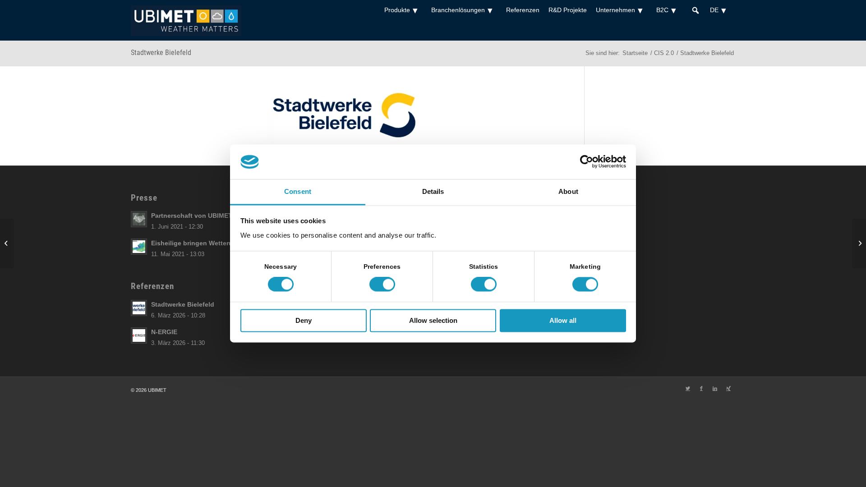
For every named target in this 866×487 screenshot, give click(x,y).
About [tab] (568, 191)
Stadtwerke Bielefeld (161, 52)
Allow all (562, 320)
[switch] (382, 284)
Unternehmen (615, 10)
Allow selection (433, 320)
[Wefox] (7, 243)
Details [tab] (433, 191)
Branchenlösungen (458, 10)
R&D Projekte (567, 10)
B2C (662, 10)
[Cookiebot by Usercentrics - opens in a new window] (586, 162)
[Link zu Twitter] (688, 388)
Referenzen (522, 10)
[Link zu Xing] (728, 388)
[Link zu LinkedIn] (715, 388)
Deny (303, 320)
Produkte (397, 10)
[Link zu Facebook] (701, 388)
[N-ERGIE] (859, 243)
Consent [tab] (297, 191)
